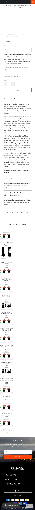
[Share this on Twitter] (7, 213)
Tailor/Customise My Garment (17, 54)
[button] (17, 508)
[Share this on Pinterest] (17, 213)
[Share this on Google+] (22, 213)
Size (5, 46)
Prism (19, 495)
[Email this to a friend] (27, 213)
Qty (5, 80)
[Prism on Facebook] (15, 490)
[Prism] (17, 2)
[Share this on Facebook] (12, 213)
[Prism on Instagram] (19, 490)
